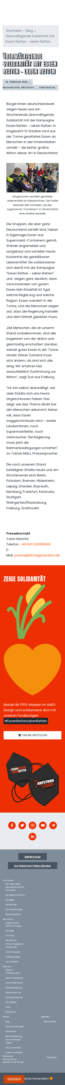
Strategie (10, 900)
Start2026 (52, 1057)
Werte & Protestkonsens (13, 970)
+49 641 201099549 (35, 544)
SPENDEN (14, 1079)
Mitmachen (8, 919)
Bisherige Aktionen (14, 997)
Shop (8, 1007)
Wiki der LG (11, 1012)
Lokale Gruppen (13, 952)
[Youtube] (43, 825)
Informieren (8, 880)
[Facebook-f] (12, 825)
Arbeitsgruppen (13, 956)
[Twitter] (22, 825)
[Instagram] (32, 825)
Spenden (45, 1016)
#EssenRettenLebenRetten (26, 721)
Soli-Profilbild (12, 961)
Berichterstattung (14, 1036)
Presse (6, 1016)
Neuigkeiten (11, 87)
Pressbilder (11, 1031)
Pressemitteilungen (15, 1026)
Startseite (14, 30)
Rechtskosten (50, 1021)
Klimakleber (11, 1002)
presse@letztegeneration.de (37, 555)
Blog (29, 30)
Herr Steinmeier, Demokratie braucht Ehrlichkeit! (15, 884)
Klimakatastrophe (14, 909)
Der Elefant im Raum (15, 895)
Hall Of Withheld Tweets (13, 1039)
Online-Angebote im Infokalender (15, 944)
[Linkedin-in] (32, 836)
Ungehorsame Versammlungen (14, 923)
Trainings (10, 935)
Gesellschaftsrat (13, 914)
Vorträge (10, 930)
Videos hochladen (14, 1052)
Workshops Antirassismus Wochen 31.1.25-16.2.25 (13, 1056)
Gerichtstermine (13, 992)
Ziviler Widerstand (14, 982)
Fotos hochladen (13, 1047)
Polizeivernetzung (14, 987)
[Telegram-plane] (53, 825)
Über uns (7, 966)
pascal (51, 87)
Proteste (27, 87)
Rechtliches (11, 940)
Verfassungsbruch (14, 978)
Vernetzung (11, 904)
